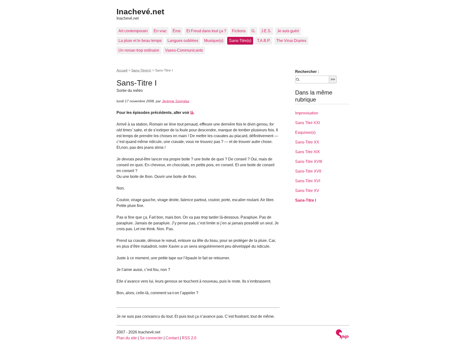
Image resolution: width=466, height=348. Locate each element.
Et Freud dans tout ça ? (206, 31)
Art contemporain (133, 31)
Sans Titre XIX (307, 152)
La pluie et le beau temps (140, 41)
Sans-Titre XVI (307, 181)
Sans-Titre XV (307, 191)
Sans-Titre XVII (308, 171)
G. (253, 31)
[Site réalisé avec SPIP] (342, 334)
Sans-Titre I (305, 200)
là (191, 113)
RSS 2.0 (189, 338)
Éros (177, 31)
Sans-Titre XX (307, 142)
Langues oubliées (182, 41)
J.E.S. (266, 31)
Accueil (121, 70)
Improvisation (306, 113)
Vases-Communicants (184, 50)
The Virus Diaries (291, 41)
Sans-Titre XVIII (308, 161)
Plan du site (126, 338)
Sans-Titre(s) (240, 41)
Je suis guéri (288, 31)
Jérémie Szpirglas (175, 101)
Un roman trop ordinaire (138, 50)
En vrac (160, 31)
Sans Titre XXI (307, 123)
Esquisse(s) (305, 132)
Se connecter (151, 338)
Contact (172, 338)
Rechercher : (307, 72)
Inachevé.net (140, 11)
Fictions (239, 31)
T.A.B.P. (263, 41)
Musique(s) (213, 41)
